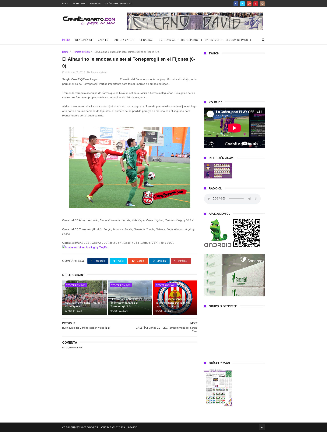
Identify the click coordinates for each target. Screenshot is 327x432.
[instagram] (262, 3)
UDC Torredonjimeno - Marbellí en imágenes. (83, 304)
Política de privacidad (118, 3)
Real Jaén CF (84, 40)
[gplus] (249, 3)
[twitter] (242, 3)
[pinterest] (255, 3)
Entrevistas (167, 40)
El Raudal (146, 40)
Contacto (95, 3)
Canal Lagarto (128, 427)
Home (65, 52)
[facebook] (236, 3)
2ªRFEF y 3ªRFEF (124, 40)
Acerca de (79, 3)
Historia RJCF (190, 40)
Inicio (65, 3)
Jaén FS (103, 40)
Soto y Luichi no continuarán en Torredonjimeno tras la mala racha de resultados (174, 302)
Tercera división (81, 52)
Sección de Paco (237, 40)
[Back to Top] (262, 427)
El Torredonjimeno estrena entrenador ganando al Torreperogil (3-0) (126, 302)
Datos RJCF (212, 40)
